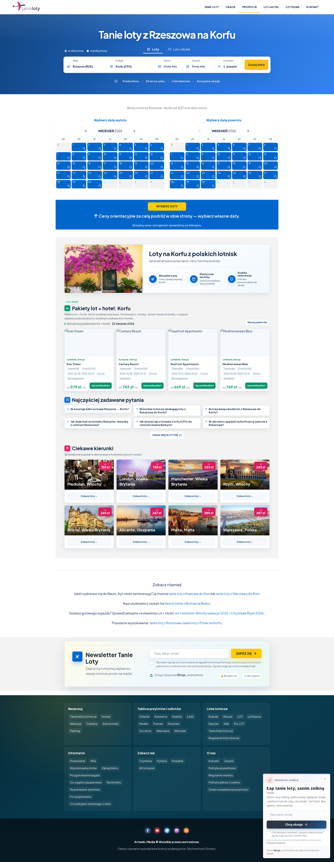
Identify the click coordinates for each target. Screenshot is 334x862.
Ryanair (213, 716)
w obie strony (76, 50)
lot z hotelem (184, 613)
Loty (155, 49)
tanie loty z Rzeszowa (165, 623)
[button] (98, 409)
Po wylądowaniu (80, 796)
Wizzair (227, 716)
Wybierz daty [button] (167, 206)
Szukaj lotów (256, 64)
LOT (240, 716)
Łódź (190, 716)
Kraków (177, 716)
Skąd (75, 61)
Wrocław (180, 730)
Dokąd (119, 61)
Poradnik (177, 761)
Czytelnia (293, 7)
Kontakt (312, 7)
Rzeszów (173, 723)
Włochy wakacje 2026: (212, 613)
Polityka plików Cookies (224, 782)
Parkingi (75, 730)
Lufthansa (254, 716)
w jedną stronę (98, 50)
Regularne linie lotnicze (224, 738)
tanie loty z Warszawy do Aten (237, 594)
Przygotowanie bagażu (85, 775)
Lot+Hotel (271, 7)
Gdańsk (144, 716)
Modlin (143, 723)
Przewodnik (77, 761)
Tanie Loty (211, 7)
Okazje (231, 7)
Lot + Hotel (181, 49)
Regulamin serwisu (221, 775)
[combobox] (88, 66)
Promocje (249, 7)
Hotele (106, 716)
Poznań (158, 723)
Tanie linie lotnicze (221, 730)
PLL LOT (239, 723)
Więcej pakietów (257, 322)
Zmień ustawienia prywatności (228, 789)
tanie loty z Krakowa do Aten (189, 594)
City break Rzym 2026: (247, 613)
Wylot (167, 61)
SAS (226, 723)
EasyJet (214, 723)
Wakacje (75, 723)
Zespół (228, 761)
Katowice (161, 716)
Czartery (92, 723)
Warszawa (162, 730)
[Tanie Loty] (26, 7)
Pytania (162, 761)
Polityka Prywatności (276, 842)
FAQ (93, 761)
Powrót (196, 61)
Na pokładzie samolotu (85, 789)
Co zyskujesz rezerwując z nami (90, 803)
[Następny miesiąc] (134, 131)
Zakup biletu (110, 768)
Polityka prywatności (222, 768)
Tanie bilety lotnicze (83, 716)
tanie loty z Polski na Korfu (202, 623)
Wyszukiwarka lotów (83, 768)
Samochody (111, 723)
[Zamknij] (324, 779)
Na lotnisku (114, 782)
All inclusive (146, 768)
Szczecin (145, 730)
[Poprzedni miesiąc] (86, 131)
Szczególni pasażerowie (86, 782)
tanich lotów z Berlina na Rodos (187, 603)
